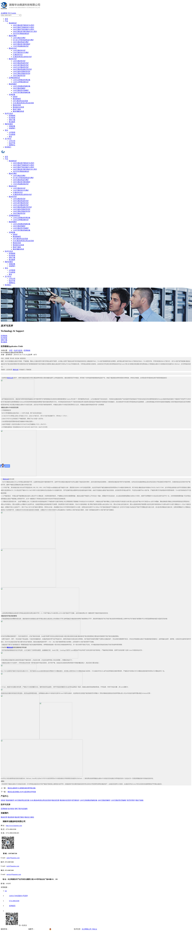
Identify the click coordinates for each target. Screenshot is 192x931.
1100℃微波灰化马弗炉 (21, 52)
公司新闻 (12, 132)
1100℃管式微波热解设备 (21, 92)
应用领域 (12, 115)
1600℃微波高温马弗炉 (21, 42)
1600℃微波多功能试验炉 (21, 44)
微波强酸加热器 (18, 111)
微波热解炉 (13, 84)
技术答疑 (12, 117)
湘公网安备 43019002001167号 (63, 929)
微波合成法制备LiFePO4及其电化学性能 (22, 792)
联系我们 (8, 147)
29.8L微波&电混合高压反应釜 (23, 103)
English (13, 13)
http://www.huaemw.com (14, 825)
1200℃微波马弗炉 (19, 38)
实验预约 (12, 128)
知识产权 (12, 143)
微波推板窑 (17, 99)
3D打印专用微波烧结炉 (21, 33)
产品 (6, 21)
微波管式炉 (13, 59)
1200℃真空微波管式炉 (21, 65)
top (6, 891)
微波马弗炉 (13, 36)
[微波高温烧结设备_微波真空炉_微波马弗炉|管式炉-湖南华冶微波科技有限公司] (20, 8)
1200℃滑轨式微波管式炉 (21, 73)
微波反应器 (17, 105)
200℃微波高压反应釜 (20, 101)
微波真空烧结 (19, 817)
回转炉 (15, 96)
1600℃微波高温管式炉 (21, 63)
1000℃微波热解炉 (19, 88)
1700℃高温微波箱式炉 (21, 46)
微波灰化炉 (13, 48)
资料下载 (12, 120)
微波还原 (4, 817)
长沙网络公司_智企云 (89, 929)
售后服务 (12, 122)
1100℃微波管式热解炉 (21, 90)
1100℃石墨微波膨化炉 (21, 82)
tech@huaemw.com (13, 866)
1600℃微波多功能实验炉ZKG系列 (25, 31)
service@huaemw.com (14, 874)
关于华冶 (8, 139)
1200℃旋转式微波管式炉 (21, 71)
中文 (9, 13)
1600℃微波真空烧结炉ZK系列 (23, 25)
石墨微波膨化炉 (14, 78)
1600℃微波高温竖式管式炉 (22, 69)
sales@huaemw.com (13, 858)
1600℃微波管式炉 (19, 75)
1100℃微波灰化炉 (19, 50)
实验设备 (12, 126)
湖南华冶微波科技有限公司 (18, 929)
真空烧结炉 (75, 800)
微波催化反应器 (18, 107)
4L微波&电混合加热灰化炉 (22, 57)
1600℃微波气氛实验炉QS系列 (23, 29)
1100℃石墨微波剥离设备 (21, 80)
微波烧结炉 (13, 23)
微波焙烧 (11, 817)
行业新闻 (12, 134)
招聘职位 (12, 145)
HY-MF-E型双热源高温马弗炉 (23, 40)
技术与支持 (9, 113)
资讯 (6, 130)
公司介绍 (12, 141)
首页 (6, 19)
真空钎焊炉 (131, 800)
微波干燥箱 (17, 109)
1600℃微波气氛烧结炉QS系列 (23, 27)
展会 (10, 136)
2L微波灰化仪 (18, 54)
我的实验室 (9, 124)
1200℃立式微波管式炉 (21, 67)
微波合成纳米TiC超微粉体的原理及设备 (22, 788)
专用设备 (12, 94)
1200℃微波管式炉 (19, 61)
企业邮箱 (4, 13)
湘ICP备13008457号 (42, 929)
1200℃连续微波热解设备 (21, 86)
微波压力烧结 (29, 817)
